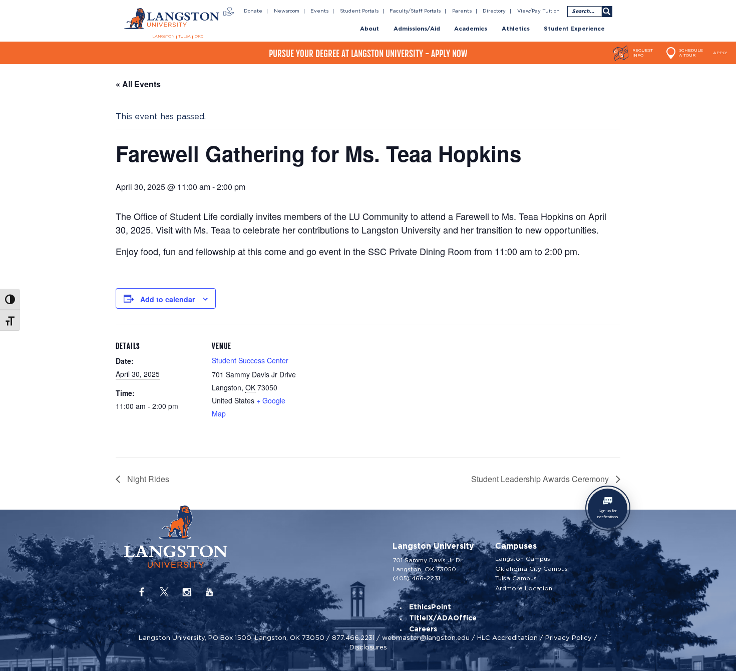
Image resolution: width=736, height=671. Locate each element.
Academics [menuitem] (470, 29)
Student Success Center (250, 360)
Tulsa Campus (516, 578)
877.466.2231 (353, 637)
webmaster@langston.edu (426, 637)
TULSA (184, 37)
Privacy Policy (568, 637)
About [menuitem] (369, 29)
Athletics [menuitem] (516, 29)
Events (319, 11)
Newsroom (286, 11)
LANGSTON (163, 37)
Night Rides (147, 479)
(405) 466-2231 (416, 578)
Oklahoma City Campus (531, 569)
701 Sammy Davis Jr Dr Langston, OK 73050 (428, 564)
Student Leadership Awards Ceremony (541, 479)
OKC (199, 37)
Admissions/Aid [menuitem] (417, 29)
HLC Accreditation (507, 637)
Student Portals (359, 11)
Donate (253, 11)
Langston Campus (522, 559)
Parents (462, 11)
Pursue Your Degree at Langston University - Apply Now (368, 54)
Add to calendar (167, 299)
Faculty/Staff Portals (415, 11)
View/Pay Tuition (538, 11)
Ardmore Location (523, 588)
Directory (494, 11)
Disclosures (368, 647)
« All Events (138, 84)
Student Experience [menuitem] (574, 29)
